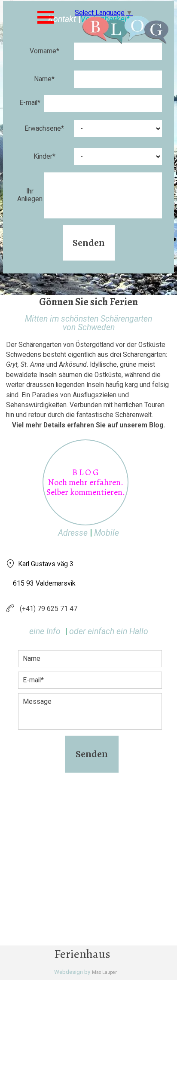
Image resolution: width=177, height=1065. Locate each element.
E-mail (29, 103)
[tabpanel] (88, 372)
